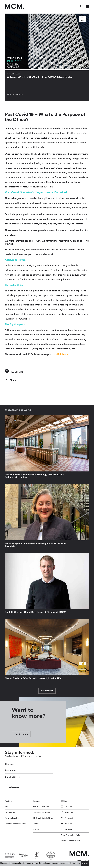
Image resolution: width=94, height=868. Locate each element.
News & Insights (12, 818)
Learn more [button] (75, 863)
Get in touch (21, 734)
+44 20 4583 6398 (41, 807)
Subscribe (14, 787)
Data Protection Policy (71, 835)
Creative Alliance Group (15, 824)
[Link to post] (47, 447)
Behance (68, 829)
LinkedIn (68, 807)
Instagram (68, 812)
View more (47, 690)
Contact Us (10, 812)
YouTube (68, 824)
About (7, 807)
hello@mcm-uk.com (41, 812)
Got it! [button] (85, 864)
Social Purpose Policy (70, 841)
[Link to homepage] (14, 6)
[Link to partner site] (10, 855)
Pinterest (68, 818)
